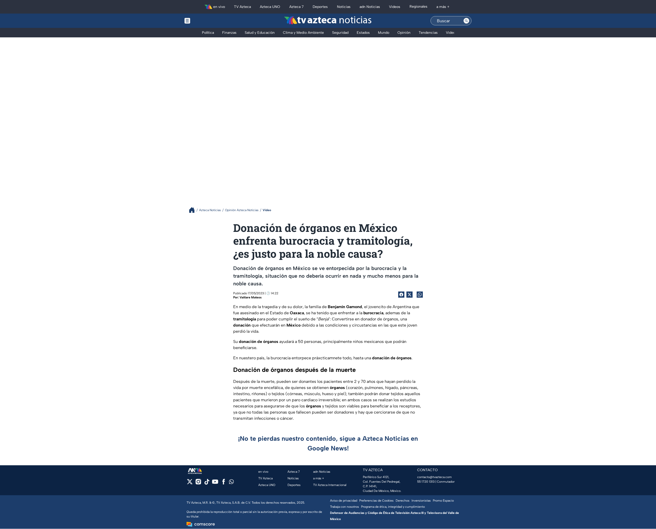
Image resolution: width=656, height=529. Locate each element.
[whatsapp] (231, 482)
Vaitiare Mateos (251, 297)
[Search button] (466, 21)
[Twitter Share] (409, 295)
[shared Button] (420, 295)
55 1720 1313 (426, 481)
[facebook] (223, 483)
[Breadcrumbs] (194, 210)
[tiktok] (206, 483)
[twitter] (190, 483)
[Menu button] (204, 21)
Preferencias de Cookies (376, 500)
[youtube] (215, 483)
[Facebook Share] (401, 295)
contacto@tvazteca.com (434, 477)
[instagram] (198, 483)
